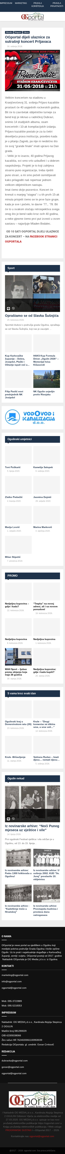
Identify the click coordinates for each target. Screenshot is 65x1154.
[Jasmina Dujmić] (46, 485)
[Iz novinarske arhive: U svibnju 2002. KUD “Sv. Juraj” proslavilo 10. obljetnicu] (46, 858)
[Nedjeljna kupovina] (18, 627)
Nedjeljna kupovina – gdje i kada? (17, 605)
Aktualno (9, 32)
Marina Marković (42, 527)
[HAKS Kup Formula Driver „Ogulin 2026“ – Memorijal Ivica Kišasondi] (46, 343)
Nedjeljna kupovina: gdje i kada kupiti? (44, 670)
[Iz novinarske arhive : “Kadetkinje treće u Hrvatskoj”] (18, 893)
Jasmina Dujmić (42, 497)
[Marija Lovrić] (18, 515)
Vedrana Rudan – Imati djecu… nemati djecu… (46, 758)
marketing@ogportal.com (15, 975)
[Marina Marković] (46, 515)
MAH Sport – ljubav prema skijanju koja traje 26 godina (16, 672)
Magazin (18, 32)
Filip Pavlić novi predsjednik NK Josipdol (14, 394)
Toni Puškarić (12, 467)
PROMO (13, 575)
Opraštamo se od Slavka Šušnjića (31, 315)
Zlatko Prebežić (13, 497)
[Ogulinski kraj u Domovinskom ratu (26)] (18, 709)
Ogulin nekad (16, 778)
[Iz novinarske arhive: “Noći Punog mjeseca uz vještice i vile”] (32, 803)
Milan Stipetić (12, 557)
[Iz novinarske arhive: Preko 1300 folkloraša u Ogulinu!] (18, 858)
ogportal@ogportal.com (14, 987)
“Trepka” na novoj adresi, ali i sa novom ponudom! (45, 606)
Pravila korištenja (38, 4)
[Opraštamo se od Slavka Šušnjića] (32, 293)
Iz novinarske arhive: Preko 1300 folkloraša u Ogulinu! (18, 873)
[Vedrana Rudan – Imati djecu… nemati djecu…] (46, 745)
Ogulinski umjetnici (20, 439)
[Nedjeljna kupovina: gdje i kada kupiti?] (46, 657)
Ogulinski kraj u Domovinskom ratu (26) (18, 723)
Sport (11, 268)
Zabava (26, 32)
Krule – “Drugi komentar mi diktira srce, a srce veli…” (44, 724)
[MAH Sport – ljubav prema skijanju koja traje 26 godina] (18, 657)
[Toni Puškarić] (18, 455)
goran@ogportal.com (13, 1067)
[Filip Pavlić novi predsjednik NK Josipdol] (18, 379)
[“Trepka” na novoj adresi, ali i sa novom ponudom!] (46, 592)
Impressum (6, 3)
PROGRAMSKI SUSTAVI (18, 1130)
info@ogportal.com (12, 981)
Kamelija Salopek (43, 467)
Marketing (21, 3)
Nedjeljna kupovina (16, 639)
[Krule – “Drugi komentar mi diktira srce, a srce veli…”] (46, 709)
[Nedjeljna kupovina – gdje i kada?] (18, 592)
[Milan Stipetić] (18, 545)
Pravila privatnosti (56, 4)
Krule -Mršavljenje (15, 757)
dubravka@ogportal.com (15, 1060)
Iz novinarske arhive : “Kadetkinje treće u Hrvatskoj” (17, 908)
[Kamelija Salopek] (46, 455)
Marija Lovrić (12, 527)
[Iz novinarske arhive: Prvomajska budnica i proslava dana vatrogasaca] (46, 893)
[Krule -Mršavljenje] (18, 745)
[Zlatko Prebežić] (18, 485)
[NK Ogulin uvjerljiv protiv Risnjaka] (46, 379)
